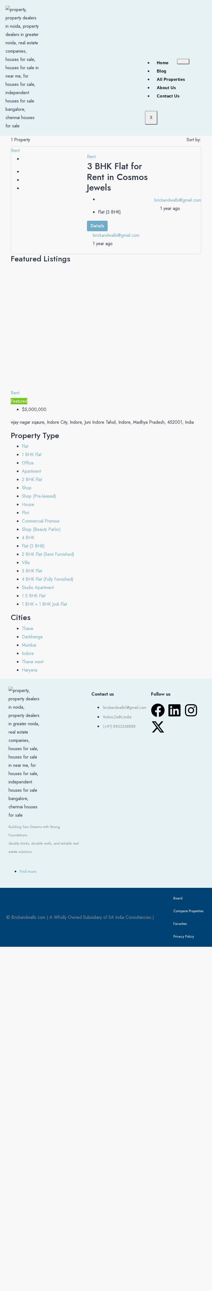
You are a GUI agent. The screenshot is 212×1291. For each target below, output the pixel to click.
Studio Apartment (38, 587)
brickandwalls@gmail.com (116, 235)
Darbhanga (32, 637)
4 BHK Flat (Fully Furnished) (47, 579)
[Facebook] (158, 710)
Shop (26, 488)
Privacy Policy (183, 936)
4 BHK (28, 537)
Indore (28, 653)
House (28, 504)
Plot (25, 513)
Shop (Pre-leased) (39, 496)
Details (97, 226)
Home (163, 62)
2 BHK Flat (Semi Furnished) (48, 554)
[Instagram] (191, 710)
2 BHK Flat (32, 479)
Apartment (31, 471)
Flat (25, 446)
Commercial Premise (41, 521)
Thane (27, 628)
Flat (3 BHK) (33, 546)
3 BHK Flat (32, 571)
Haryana (29, 670)
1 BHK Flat (31, 454)
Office (28, 463)
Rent (15, 150)
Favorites (180, 923)
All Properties (171, 79)
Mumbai (29, 645)
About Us (166, 87)
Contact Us (168, 96)
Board (177, 898)
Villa (26, 562)
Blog (161, 71)
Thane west (32, 662)
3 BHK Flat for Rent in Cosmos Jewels (117, 177)
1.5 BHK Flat (33, 596)
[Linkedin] (174, 710)
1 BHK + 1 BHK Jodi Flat (44, 604)
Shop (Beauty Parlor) (41, 529)
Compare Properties (188, 911)
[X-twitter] (158, 727)
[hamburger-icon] (183, 61)
